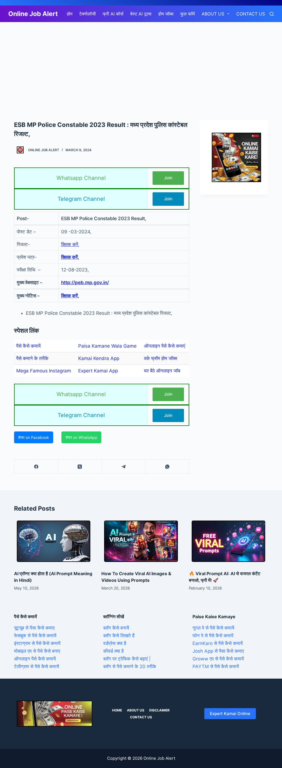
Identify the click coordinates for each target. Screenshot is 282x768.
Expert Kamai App (98, 371)
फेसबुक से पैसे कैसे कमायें (35, 635)
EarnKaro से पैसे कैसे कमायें (217, 643)
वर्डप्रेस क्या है (114, 643)
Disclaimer (159, 710)
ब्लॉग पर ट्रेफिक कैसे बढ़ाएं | (127, 659)
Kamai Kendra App (98, 358)
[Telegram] (124, 467)
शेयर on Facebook (33, 437)
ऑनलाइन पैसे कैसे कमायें (35, 659)
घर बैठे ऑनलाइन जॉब (162, 371)
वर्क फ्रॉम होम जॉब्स (160, 358)
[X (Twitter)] (80, 467)
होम (69, 14)
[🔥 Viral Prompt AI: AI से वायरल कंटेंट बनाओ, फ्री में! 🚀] (228, 541)
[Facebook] (36, 467)
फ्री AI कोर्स (113, 14)
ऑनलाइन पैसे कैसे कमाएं (164, 346)
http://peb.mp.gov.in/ (85, 282)
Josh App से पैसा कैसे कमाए (218, 651)
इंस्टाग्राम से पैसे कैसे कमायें (37, 643)
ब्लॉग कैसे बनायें (116, 628)
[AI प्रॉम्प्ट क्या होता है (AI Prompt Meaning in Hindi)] (53, 541)
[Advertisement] (141, 63)
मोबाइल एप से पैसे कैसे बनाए (37, 651)
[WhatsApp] (167, 467)
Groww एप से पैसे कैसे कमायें (218, 659)
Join (168, 177)
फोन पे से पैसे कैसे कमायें (212, 635)
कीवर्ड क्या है (113, 651)
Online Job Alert (33, 14)
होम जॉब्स (165, 14)
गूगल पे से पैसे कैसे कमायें (213, 628)
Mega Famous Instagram (43, 371)
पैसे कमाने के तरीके (32, 358)
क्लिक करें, (70, 244)
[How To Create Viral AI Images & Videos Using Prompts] (140, 541)
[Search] (272, 14)
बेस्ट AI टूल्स (140, 14)
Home (117, 710)
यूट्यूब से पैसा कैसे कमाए (34, 628)
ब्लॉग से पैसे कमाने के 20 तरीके (129, 666)
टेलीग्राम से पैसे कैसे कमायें (36, 666)
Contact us (250, 14)
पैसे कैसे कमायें (28, 346)
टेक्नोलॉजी (87, 14)
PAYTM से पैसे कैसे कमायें (215, 666)
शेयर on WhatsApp (81, 437)
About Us (213, 14)
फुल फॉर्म (187, 14)
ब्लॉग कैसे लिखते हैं (118, 635)
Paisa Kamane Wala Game (107, 346)
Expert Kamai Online (230, 713)
